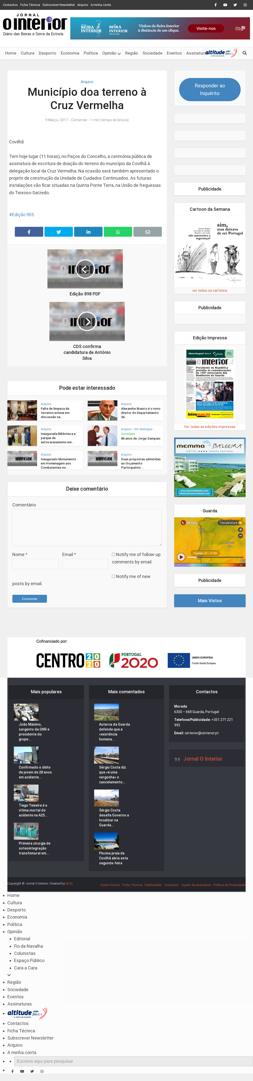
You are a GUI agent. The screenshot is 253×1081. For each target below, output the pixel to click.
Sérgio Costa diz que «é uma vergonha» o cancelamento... (112, 774)
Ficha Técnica (30, 5)
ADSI (69, 883)
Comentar (79, 120)
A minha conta (101, 5)
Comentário (24, 504)
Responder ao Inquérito (210, 89)
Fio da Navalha (28, 946)
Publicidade (153, 885)
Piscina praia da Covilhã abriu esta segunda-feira (113, 858)
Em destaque (143, 429)
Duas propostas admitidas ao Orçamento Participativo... (141, 463)
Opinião (109, 53)
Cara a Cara (25, 967)
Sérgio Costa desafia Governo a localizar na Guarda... (114, 817)
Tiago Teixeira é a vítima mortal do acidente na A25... (33, 810)
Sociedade (152, 53)
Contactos (10, 5)
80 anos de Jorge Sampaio (140, 438)
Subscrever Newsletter (58, 5)
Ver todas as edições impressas (209, 427)
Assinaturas (197, 53)
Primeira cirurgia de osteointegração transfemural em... (34, 848)
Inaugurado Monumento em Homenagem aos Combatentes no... (58, 463)
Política (91, 53)
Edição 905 (23, 214)
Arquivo (82, 5)
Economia (70, 53)
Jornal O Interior (202, 759)
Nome (19, 554)
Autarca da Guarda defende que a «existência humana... (114, 731)
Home (10, 53)
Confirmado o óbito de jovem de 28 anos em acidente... (35, 772)
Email (69, 554)
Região (131, 53)
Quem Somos (110, 885)
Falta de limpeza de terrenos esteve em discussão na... (55, 413)
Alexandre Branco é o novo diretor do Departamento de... (140, 413)
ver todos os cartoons (209, 290)
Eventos (174, 53)
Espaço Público (29, 960)
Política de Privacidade (229, 885)
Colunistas (25, 953)
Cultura (27, 53)
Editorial (22, 938)
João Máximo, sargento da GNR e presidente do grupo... (34, 731)
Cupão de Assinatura (196, 885)
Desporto (47, 53)
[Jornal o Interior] (35, 22)
